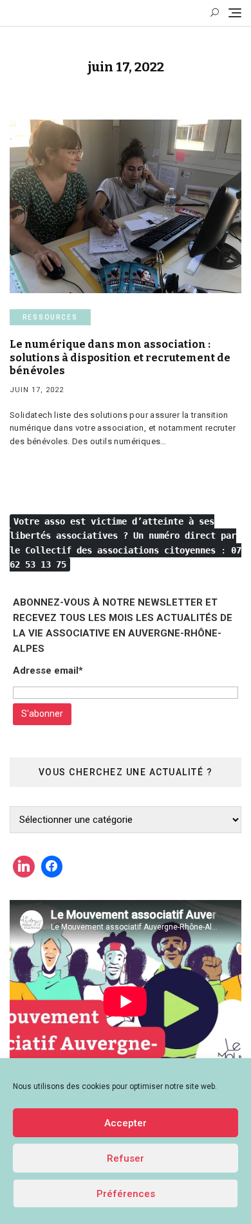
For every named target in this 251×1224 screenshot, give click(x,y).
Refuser (125, 1158)
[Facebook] (52, 866)
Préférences (126, 1194)
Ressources (50, 317)
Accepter (125, 1123)
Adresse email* (48, 670)
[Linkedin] (24, 866)
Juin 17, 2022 (37, 390)
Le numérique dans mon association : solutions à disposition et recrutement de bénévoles (120, 357)
